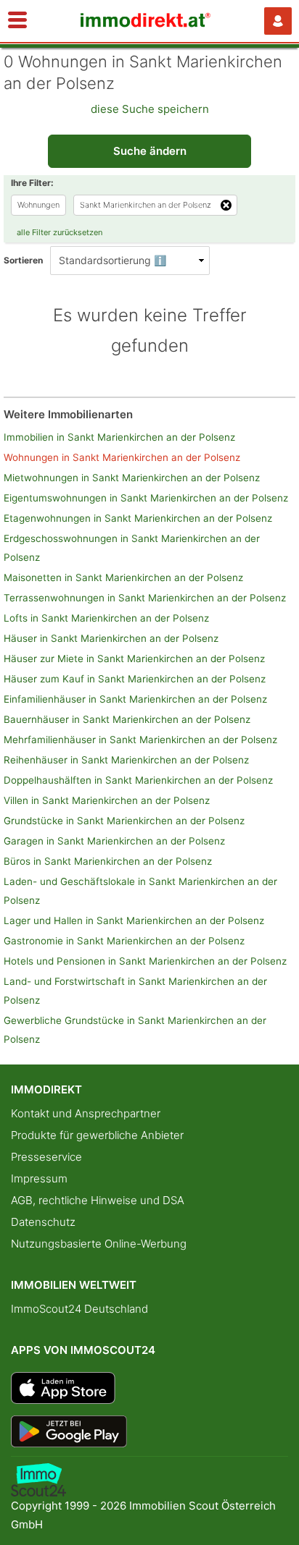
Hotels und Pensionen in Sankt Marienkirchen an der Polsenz (145, 961)
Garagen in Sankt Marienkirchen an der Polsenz (114, 841)
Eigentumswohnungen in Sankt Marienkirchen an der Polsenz (146, 498)
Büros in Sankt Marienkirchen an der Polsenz (108, 861)
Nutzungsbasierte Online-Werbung (99, 1243)
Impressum (39, 1178)
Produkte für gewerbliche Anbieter (97, 1135)
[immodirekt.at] (146, 23)
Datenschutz (43, 1222)
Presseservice (46, 1157)
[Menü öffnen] (17, 21)
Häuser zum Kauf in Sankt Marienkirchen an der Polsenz (135, 679)
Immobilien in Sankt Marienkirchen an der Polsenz (119, 437)
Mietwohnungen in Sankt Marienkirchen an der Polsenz (132, 477)
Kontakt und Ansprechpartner (85, 1113)
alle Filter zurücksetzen (59, 232)
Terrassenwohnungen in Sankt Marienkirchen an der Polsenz (145, 598)
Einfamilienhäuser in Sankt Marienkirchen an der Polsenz (135, 699)
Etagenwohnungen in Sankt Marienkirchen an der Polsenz (138, 518)
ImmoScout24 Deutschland (79, 1309)
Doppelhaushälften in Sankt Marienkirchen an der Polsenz (138, 780)
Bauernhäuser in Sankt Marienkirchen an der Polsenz (127, 719)
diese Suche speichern (150, 109)
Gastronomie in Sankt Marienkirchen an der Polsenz (124, 941)
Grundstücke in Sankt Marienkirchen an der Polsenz (124, 820)
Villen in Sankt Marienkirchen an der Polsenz (107, 800)
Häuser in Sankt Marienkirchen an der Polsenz (111, 638)
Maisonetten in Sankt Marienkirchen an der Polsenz (123, 577)
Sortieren (23, 260)
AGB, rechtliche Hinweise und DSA (97, 1200)
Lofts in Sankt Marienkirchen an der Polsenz (106, 618)
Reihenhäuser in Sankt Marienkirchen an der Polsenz (126, 760)
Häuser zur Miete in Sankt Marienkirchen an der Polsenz (134, 658)
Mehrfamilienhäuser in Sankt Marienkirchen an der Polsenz (140, 739)
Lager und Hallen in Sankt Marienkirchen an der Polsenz (134, 920)
